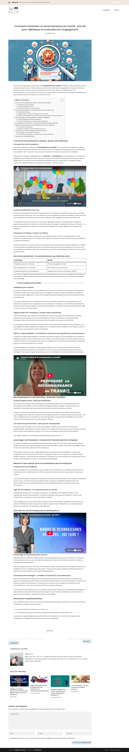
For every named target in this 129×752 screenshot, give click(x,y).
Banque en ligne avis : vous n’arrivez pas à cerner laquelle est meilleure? (58, 692)
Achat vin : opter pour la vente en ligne (31, 2)
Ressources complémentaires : (25, 136)
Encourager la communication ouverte (28, 132)
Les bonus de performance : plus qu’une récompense (32, 121)
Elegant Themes (20, 750)
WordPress (37, 750)
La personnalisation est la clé (26, 106)
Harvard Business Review (56, 609)
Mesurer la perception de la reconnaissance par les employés (35, 125)
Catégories (106, 10)
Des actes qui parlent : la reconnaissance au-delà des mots (35, 110)
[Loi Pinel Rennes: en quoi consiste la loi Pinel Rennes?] (80, 679)
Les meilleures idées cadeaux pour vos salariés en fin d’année (62, 283)
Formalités (48, 33)
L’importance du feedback (25, 127)
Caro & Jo (29, 654)
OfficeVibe (76, 612)
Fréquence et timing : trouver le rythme (28, 108)
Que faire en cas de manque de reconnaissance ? (31, 131)
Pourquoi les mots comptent (26, 104)
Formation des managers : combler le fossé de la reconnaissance (36, 134)
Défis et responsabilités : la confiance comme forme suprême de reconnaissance (40, 115)
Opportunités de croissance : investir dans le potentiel (33, 114)
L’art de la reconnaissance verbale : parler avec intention (33, 103)
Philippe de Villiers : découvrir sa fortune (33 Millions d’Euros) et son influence (19, 691)
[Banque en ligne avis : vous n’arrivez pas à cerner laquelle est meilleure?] (60, 681)
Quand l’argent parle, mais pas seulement (29, 119)
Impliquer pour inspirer (24, 112)
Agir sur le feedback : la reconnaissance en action (32, 128)
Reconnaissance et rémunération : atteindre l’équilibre (33, 117)
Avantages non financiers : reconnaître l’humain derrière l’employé (37, 123)
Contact (116, 10)
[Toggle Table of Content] (61, 100)
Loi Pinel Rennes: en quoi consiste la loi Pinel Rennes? (80, 687)
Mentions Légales (115, 750)
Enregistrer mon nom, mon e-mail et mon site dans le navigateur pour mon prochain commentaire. (42, 738)
